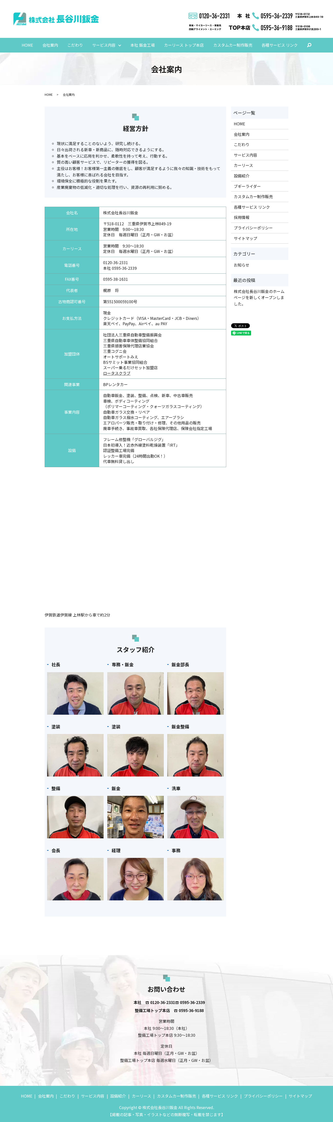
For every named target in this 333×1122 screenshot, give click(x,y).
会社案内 (50, 45)
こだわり (75, 45)
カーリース (243, 165)
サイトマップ (245, 238)
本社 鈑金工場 (142, 45)
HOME (27, 45)
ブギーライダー (247, 186)
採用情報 (241, 217)
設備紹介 (241, 176)
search (312, 46)
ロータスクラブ (116, 373)
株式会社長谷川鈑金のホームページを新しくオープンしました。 (259, 297)
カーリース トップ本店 (184, 45)
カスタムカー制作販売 (232, 45)
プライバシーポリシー (253, 228)
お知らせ (241, 265)
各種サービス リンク (280, 45)
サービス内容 (104, 45)
